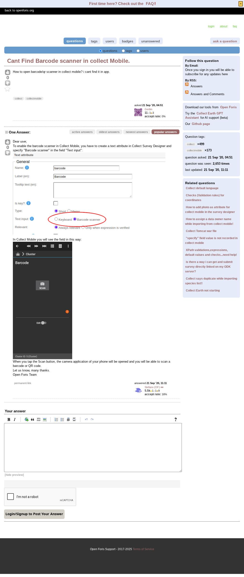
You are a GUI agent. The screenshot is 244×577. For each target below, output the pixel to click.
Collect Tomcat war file (201, 231)
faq (235, 26)
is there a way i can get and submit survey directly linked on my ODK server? (209, 266)
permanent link (22, 383)
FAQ (150, 4)
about (223, 26)
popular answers (165, 132)
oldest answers (109, 132)
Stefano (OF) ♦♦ (154, 387)
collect (18, 98)
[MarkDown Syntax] (176, 419)
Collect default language (202, 188)
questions (74, 41)
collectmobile (34, 98)
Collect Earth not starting (203, 290)
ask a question (225, 41)
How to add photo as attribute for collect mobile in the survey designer (210, 210)
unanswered (150, 41)
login (211, 26)
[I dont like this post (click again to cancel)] (7, 83)
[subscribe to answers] (187, 85)
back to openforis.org (19, 10)
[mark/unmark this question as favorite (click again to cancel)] (7, 89)
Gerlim (148, 109)
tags (94, 41)
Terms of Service (143, 549)
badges (127, 41)
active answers (82, 132)
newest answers (137, 132)
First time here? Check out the (116, 4)
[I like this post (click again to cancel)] (7, 72)
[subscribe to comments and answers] (187, 92)
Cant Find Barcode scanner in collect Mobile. (68, 61)
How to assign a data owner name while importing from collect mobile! (209, 221)
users (110, 41)
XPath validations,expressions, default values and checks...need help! (211, 252)
